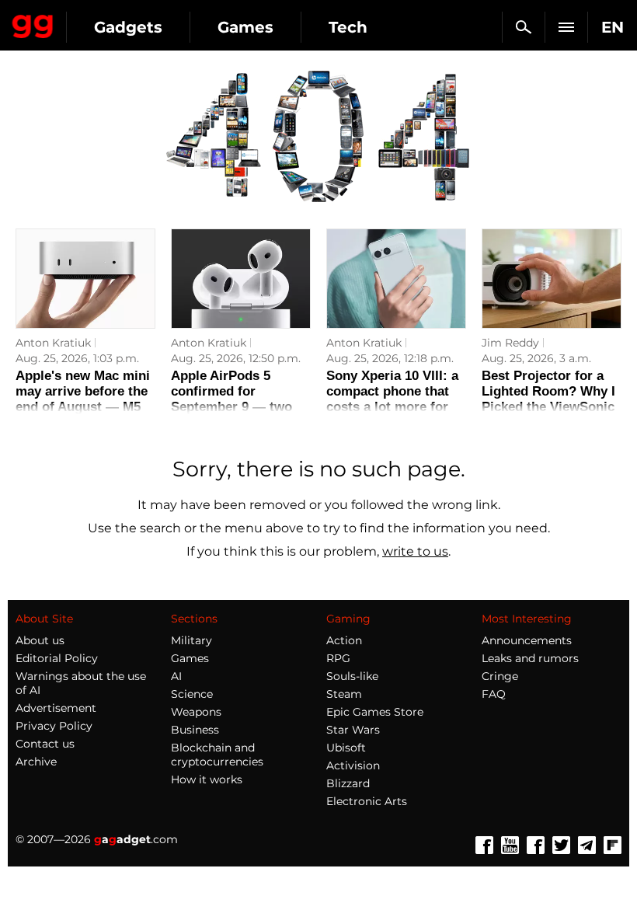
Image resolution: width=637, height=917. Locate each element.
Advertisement (56, 708)
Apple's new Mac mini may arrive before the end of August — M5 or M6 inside (83, 399)
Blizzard (348, 783)
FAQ (494, 694)
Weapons (196, 712)
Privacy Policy (54, 726)
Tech (348, 27)
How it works (206, 779)
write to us (415, 551)
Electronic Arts (366, 801)
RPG (338, 658)
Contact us (45, 744)
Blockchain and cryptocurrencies (217, 755)
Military (191, 640)
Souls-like (352, 676)
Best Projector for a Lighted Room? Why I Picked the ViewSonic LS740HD (548, 399)
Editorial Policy (57, 658)
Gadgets (128, 27)
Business (195, 730)
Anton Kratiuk (53, 342)
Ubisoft (346, 748)
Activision (353, 765)
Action (344, 640)
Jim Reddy (510, 342)
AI (176, 676)
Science (192, 694)
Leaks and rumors (530, 658)
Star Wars (353, 730)
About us (40, 640)
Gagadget (33, 23)
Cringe (500, 676)
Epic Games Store (374, 712)
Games (245, 27)
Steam (344, 694)
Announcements (527, 640)
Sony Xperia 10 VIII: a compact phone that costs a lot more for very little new (392, 399)
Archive (36, 762)
